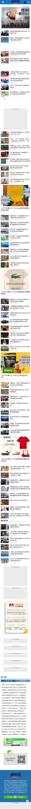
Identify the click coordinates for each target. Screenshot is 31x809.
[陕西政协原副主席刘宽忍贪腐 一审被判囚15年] (5, 33)
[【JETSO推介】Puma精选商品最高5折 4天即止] (15, 446)
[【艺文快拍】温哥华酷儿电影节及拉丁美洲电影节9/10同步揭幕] (5, 533)
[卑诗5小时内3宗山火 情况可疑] (5, 502)
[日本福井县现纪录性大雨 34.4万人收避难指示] (5, 391)
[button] (29, 2)
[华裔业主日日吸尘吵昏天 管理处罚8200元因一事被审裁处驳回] (5, 335)
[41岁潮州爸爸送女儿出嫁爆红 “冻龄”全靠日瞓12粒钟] (5, 154)
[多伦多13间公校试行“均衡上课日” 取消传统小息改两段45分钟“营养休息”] (5, 515)
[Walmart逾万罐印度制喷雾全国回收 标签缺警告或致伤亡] (5, 432)
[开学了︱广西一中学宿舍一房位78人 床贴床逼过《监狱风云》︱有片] (5, 141)
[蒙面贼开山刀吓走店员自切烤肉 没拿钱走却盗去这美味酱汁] (5, 301)
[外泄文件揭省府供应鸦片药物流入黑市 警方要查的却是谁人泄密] (5, 321)
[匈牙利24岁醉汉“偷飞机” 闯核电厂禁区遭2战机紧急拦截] (5, 167)
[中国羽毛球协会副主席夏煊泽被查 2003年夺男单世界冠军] (5, 80)
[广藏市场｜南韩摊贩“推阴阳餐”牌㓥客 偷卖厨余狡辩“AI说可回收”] (5, 54)
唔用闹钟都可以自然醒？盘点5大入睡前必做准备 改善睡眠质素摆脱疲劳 (20, 60)
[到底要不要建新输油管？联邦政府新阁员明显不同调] (5, 328)
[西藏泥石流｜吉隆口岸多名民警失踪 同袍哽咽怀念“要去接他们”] (5, 224)
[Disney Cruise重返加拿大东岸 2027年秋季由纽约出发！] (5, 560)
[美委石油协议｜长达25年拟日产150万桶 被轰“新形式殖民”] (5, 398)
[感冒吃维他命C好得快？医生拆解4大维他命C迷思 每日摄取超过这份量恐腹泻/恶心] (5, 488)
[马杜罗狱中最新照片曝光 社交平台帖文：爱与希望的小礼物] (5, 181)
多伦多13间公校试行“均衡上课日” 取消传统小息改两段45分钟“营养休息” (20, 515)
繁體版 (28, 6)
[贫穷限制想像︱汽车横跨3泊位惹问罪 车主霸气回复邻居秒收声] (5, 94)
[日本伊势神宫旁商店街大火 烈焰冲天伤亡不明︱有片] (5, 134)
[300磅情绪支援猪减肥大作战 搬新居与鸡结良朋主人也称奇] (5, 308)
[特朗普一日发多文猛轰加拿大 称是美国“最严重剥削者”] (5, 509)
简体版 (24, 6)
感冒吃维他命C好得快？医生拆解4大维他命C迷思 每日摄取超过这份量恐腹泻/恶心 (20, 488)
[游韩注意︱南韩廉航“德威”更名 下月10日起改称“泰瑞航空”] (5, 231)
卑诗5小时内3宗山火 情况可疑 (18, 500)
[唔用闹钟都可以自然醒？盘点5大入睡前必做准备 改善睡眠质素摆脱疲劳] (5, 60)
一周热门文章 (22, 680)
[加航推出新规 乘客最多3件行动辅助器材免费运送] (5, 482)
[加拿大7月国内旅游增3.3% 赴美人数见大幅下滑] (5, 540)
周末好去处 (4, 520)
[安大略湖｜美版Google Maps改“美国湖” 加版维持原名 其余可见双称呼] (5, 161)
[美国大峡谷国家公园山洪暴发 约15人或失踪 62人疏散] (5, 475)
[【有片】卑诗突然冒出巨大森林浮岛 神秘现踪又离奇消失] (5, 554)
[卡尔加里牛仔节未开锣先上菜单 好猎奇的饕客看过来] (5, 341)
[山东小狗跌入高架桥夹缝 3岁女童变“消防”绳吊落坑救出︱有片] (5, 468)
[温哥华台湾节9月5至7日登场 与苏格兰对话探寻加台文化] (5, 547)
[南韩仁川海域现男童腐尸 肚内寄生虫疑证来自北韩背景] (5, 40)
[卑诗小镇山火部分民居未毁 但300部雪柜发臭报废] (5, 412)
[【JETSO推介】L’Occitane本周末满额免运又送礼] (15, 195)
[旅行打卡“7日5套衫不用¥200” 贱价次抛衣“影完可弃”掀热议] (5, 174)
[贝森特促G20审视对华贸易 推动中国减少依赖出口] (5, 265)
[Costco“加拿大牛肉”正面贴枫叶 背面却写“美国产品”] (5, 258)
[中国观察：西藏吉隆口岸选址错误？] (5, 405)
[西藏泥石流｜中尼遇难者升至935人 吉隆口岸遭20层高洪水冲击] (5, 217)
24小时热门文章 (8, 680)
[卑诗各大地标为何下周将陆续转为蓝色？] (5, 418)
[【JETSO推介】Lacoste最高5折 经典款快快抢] (15, 279)
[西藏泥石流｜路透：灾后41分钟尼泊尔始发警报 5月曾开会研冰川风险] (5, 147)
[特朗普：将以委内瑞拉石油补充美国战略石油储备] (5, 425)
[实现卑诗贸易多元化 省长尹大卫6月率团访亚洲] (5, 315)
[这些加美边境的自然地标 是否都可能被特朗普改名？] (5, 244)
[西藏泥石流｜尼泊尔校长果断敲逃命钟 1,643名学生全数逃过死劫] (5, 251)
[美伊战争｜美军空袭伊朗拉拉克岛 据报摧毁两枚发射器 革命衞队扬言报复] (5, 495)
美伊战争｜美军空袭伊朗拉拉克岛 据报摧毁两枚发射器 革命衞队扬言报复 (19, 495)
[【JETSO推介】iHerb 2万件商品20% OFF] (15, 362)
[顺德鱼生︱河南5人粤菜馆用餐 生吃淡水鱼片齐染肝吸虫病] (5, 385)
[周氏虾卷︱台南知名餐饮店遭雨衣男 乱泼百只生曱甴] (5, 238)
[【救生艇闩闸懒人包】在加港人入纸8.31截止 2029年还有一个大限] (5, 74)
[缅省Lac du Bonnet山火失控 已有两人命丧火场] (5, 348)
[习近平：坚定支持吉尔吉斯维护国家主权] (5, 87)
